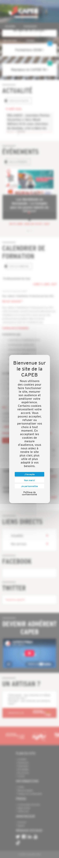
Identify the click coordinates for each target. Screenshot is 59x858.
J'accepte (29, 474)
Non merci (29, 480)
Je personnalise (29, 486)
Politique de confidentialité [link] (29, 493)
